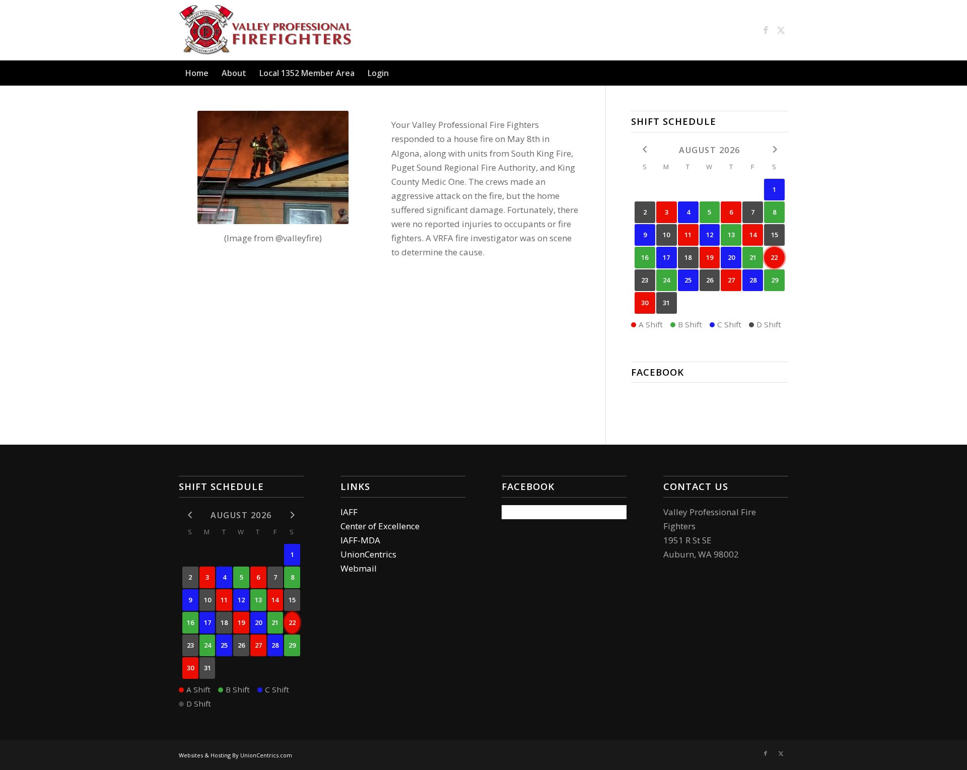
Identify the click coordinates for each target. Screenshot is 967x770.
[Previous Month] (645, 149)
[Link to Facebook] (765, 30)
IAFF (349, 512)
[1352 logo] (268, 30)
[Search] (782, 73)
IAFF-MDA (360, 540)
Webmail (358, 568)
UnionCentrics (368, 554)
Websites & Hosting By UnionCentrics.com (235, 755)
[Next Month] (774, 149)
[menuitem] (197, 73)
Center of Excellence (380, 526)
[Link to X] (780, 30)
